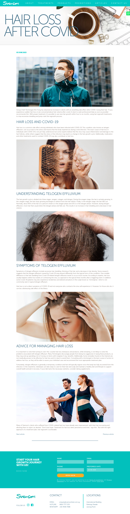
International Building (93, 502)
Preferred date (94, 467)
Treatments (46, 3)
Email (89, 458)
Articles (101, 3)
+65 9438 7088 (64, 507)
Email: (52, 502)
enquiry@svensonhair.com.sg (69, 502)
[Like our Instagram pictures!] (28, 505)
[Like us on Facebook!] (32, 505)
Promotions (83, 3)
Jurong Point (91, 507)
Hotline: (53, 504)
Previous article (108, 434)
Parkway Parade (92, 504)
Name (59, 458)
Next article (20, 434)
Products (64, 3)
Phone (60, 467)
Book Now (70, 475)
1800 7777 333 (64, 504)
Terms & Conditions (96, 480)
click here (100, 481)
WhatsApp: (54, 507)
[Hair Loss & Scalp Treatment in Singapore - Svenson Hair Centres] (11, 3)
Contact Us (119, 3)
